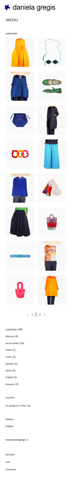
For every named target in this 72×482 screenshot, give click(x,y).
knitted (9, 377)
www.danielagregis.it (17, 439)
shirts (9, 349)
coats (9, 356)
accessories (12, 343)
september (11, 329)
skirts (9, 370)
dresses (10, 336)
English (9, 426)
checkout (11, 469)
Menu (12, 20)
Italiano (9, 419)
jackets (10, 363)
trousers (10, 384)
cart (8, 462)
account (10, 454)
